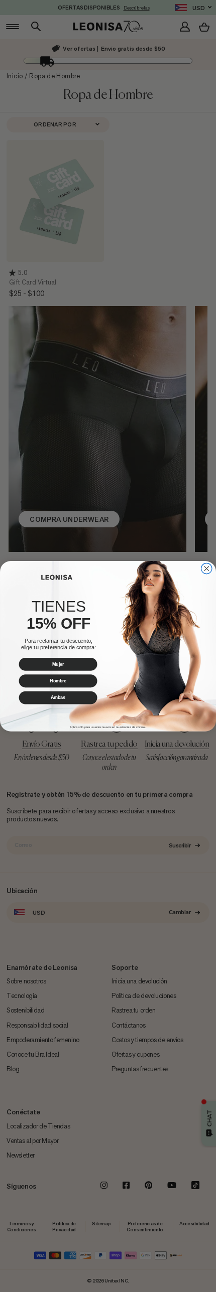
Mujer (58, 664)
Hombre (58, 680)
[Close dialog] (206, 568)
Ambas (58, 697)
